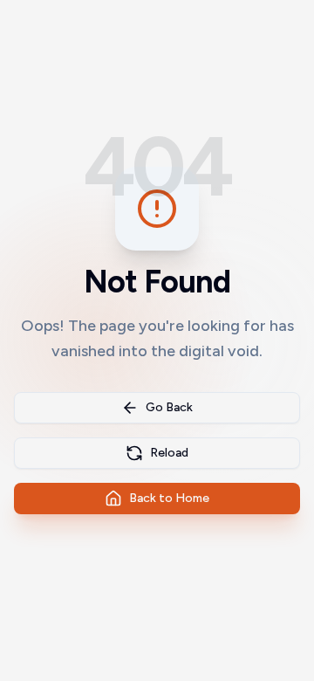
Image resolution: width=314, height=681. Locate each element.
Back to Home (169, 498)
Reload (169, 452)
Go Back (169, 407)
